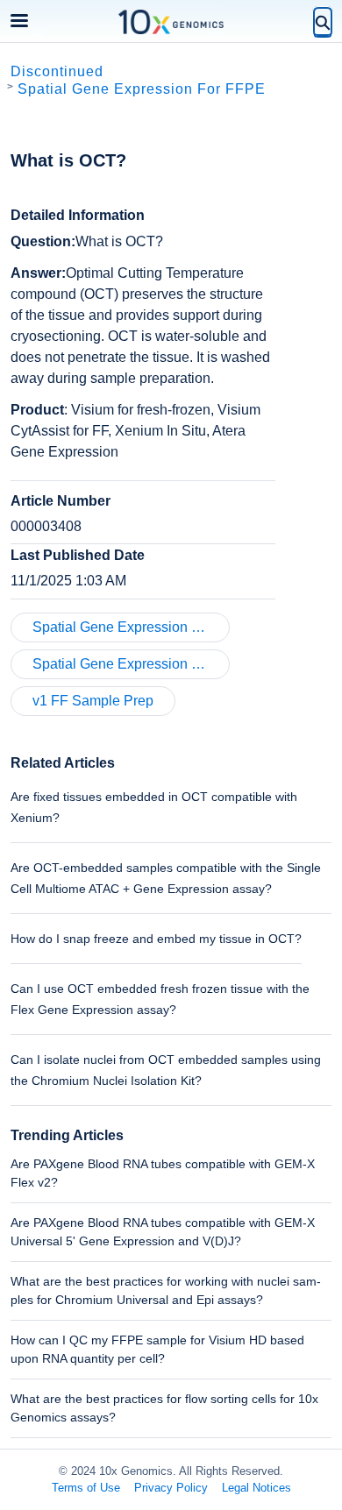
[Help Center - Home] (171, 22)
